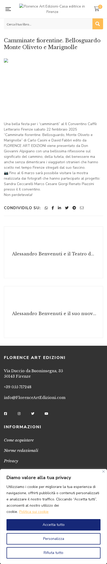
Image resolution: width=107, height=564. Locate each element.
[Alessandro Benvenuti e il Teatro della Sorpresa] (53, 252)
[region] (53, 516)
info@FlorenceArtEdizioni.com (34, 397)
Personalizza (53, 538)
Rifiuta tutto (53, 552)
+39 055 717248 (17, 387)
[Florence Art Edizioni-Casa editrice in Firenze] (52, 9)
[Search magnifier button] (97, 23)
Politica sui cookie (34, 511)
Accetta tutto (54, 524)
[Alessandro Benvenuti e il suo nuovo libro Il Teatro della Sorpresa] (53, 312)
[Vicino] (103, 471)
